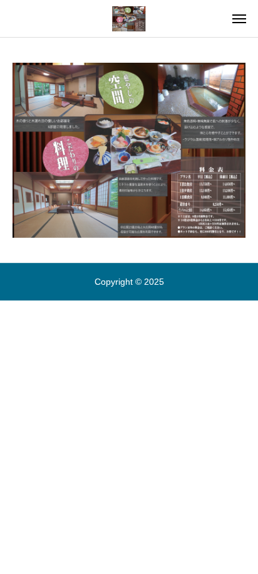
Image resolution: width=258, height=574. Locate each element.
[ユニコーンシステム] (128, 18)
